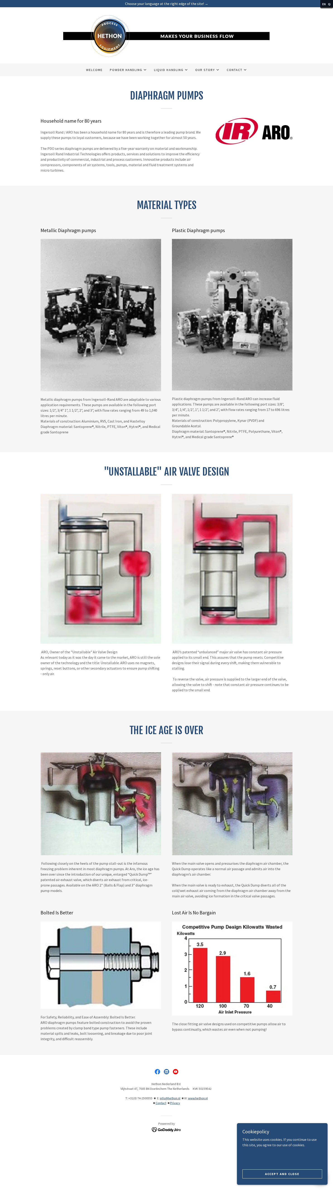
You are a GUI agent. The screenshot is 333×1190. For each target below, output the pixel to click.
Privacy (175, 1103)
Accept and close (282, 1174)
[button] (128, 70)
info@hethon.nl (170, 1098)
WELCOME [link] (94, 70)
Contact (161, 1103)
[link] (166, 35)
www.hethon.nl (198, 1098)
